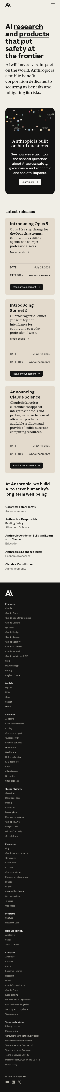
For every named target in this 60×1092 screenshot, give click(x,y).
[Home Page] (17, 5)
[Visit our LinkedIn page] (13, 1082)
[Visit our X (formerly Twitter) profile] (19, 1082)
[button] (53, 5)
